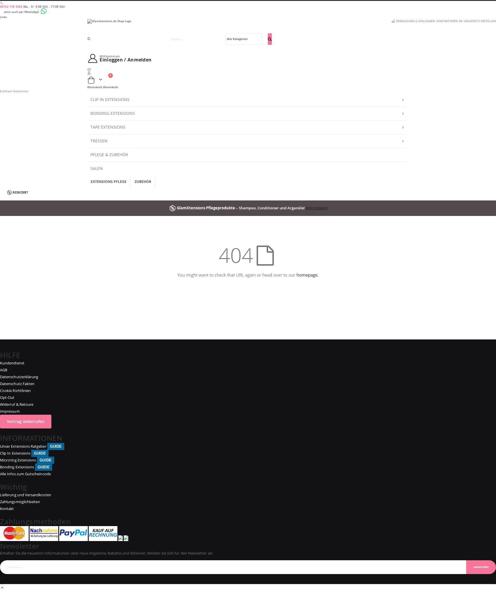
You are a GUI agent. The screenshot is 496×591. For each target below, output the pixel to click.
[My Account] (248, 73)
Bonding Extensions (25, 467)
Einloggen (426, 21)
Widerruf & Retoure (16, 404)
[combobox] (218, 39)
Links (3, 17)
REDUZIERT (20, 192)
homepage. (308, 275)
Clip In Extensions (23, 453)
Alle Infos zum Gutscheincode (25, 473)
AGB (3, 369)
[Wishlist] (248, 70)
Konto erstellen (483, 21)
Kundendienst (12, 363)
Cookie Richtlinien (15, 390)
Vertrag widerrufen (25, 421)
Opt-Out (7, 397)
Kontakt (7, 508)
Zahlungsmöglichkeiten (20, 501)
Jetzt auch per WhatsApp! (22, 12)
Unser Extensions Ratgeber (31, 446)
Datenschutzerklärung (19, 376)
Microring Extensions (26, 460)
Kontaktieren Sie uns (452, 21)
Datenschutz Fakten (17, 383)
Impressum (10, 411)
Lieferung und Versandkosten (25, 494)
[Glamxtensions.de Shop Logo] (248, 26)
